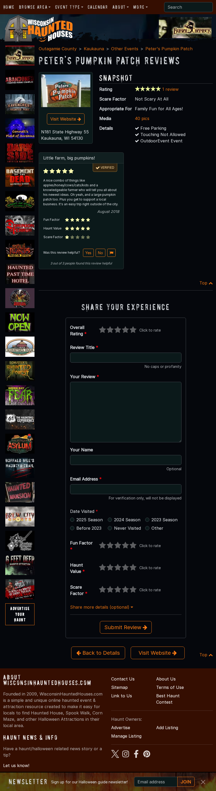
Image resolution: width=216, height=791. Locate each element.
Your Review (84, 376)
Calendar (98, 7)
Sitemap (119, 687)
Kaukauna (94, 48)
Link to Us (121, 695)
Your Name (81, 449)
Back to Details (100, 653)
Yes (88, 253)
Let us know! (16, 765)
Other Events (124, 48)
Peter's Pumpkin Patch (169, 48)
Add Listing (167, 727)
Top (204, 283)
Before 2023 (88, 528)
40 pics (142, 118)
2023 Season (164, 519)
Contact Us (123, 679)
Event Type (67, 7)
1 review (170, 89)
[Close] (203, 782)
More (138, 7)
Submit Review (123, 627)
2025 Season (89, 519)
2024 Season (127, 519)
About (119, 7)
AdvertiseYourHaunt (20, 614)
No (100, 253)
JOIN (186, 781)
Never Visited (127, 528)
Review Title (84, 347)
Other (157, 528)
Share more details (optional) (100, 607)
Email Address (86, 479)
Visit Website (63, 119)
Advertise (120, 727)
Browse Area (33, 7)
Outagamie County (58, 48)
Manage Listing (126, 736)
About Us (166, 679)
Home (8, 7)
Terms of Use (170, 687)
